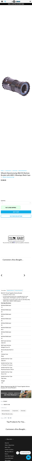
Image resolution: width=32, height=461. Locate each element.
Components (8, 170)
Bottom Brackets (23, 170)
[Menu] (2, 2)
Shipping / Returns (10, 290)
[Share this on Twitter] (5, 417)
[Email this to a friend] (10, 417)
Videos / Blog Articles (9, 445)
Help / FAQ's (7, 447)
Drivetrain (15, 170)
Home (2, 170)
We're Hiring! (7, 460)
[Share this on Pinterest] (8, 417)
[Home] (16, 1)
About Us (7, 443)
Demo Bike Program (9, 456)
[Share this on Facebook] (7, 417)
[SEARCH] (5, 1)
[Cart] (30, 2)
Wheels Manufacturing (8, 177)
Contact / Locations (9, 449)
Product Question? (18, 290)
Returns (6, 453)
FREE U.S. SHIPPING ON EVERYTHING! (16, 4)
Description (3, 290)
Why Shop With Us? (9, 451)
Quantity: (3, 200)
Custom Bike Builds (9, 458)
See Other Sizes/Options (16, 216)
